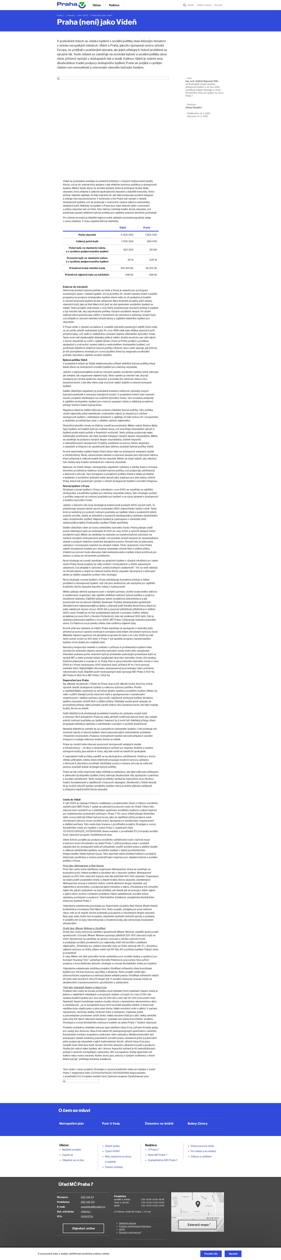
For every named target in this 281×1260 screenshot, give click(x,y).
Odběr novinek (204, 5)
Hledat (190, 5)
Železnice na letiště (159, 1123)
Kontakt (218, 5)
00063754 (87, 1216)
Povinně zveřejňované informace (135, 1226)
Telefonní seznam (127, 1223)
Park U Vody (111, 1123)
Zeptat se (67, 1154)
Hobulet (71, 15)
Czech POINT (112, 1151)
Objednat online (83, 1228)
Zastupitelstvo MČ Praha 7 (163, 1160)
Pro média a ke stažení (203, 1151)
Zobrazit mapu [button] (198, 1224)
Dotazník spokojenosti (130, 1232)
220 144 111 (87, 1197)
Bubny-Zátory (198, 1123)
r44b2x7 (86, 1211)
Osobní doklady (114, 1167)
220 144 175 (88, 1201)
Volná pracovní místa (202, 1145)
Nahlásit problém (71, 1149)
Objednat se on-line (73, 1160)
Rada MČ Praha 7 (157, 1154)
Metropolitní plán (71, 1123)
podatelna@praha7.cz (93, 1206)
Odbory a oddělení (201, 1156)
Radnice (114, 5)
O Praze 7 (153, 1149)
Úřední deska (112, 1145)
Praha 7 (60, 15)
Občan (97, 5)
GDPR (122, 1229)
